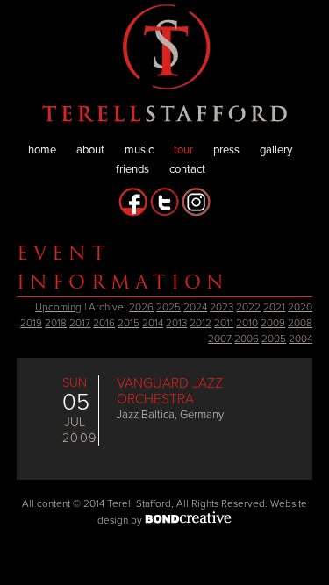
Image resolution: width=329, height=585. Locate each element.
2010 (247, 323)
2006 (246, 338)
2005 (273, 338)
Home (42, 150)
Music (139, 150)
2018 (56, 323)
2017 (79, 323)
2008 (300, 323)
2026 (141, 307)
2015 (128, 323)
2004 (300, 338)
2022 (248, 307)
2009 (273, 323)
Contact (187, 169)
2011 (223, 323)
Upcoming (58, 307)
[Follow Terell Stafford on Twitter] (164, 213)
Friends (132, 169)
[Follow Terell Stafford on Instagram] (196, 213)
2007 (220, 338)
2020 (300, 307)
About (90, 150)
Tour (183, 150)
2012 (200, 323)
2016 (104, 323)
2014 (152, 323)
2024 (195, 307)
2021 (274, 307)
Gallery (276, 150)
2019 (31, 323)
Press (226, 150)
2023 (221, 307)
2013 (176, 323)
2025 (168, 307)
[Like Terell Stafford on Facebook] (132, 213)
